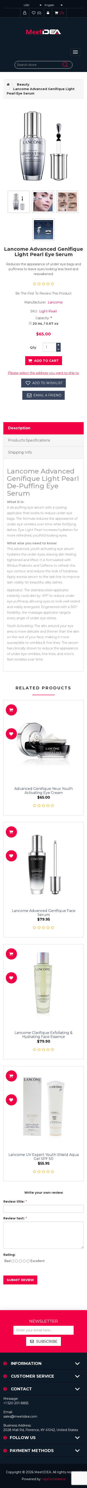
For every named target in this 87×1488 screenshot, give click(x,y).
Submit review (20, 1280)
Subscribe (47, 1341)
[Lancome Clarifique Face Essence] (43, 984)
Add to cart (46, 361)
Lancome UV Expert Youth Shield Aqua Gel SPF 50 (43, 1157)
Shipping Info (20, 452)
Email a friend (47, 395)
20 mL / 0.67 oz (45, 324)
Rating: (9, 1255)
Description (19, 428)
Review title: (14, 1202)
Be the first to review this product (43, 293)
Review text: (14, 1218)
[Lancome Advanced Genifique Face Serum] (43, 862)
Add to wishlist (47, 383)
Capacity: (42, 318)
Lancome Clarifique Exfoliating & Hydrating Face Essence (43, 1035)
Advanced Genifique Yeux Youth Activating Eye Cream (43, 791)
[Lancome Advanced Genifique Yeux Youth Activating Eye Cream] (43, 740)
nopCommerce (53, 1479)
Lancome (55, 302)
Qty (33, 347)
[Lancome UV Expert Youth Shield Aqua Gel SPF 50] (43, 1106)
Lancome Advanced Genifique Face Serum (43, 913)
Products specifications (29, 440)
